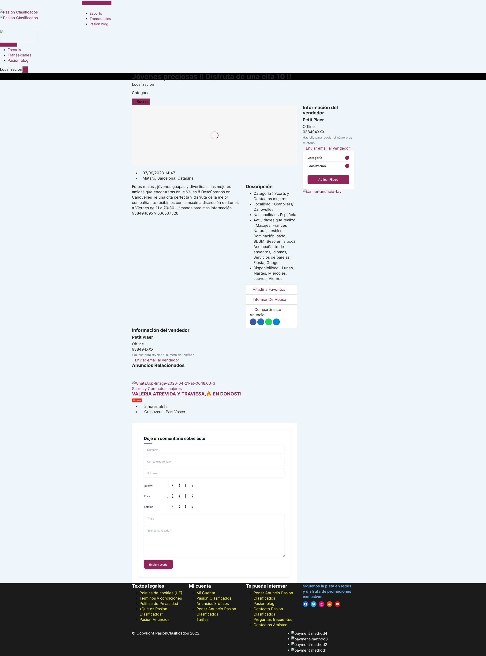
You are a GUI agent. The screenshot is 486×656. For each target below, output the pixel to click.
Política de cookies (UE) (161, 593)
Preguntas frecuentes (272, 619)
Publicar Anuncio (98, 3)
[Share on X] (260, 321)
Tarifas (202, 619)
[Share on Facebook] (253, 321)
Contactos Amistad (270, 625)
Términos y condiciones (161, 598)
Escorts (96, 13)
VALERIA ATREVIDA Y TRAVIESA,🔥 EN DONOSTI (186, 394)
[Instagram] (321, 604)
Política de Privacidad (159, 603)
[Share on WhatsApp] (268, 321)
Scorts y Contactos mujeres (157, 388)
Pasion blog (99, 24)
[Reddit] (329, 604)
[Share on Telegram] (276, 321)
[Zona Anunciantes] (83, 8)
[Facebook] (305, 604)
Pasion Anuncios (154, 619)
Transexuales (100, 19)
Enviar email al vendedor (157, 360)
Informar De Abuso (269, 299)
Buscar (142, 101)
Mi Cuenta (205, 593)
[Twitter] (313, 604)
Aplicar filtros (328, 179)
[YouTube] (337, 604)
